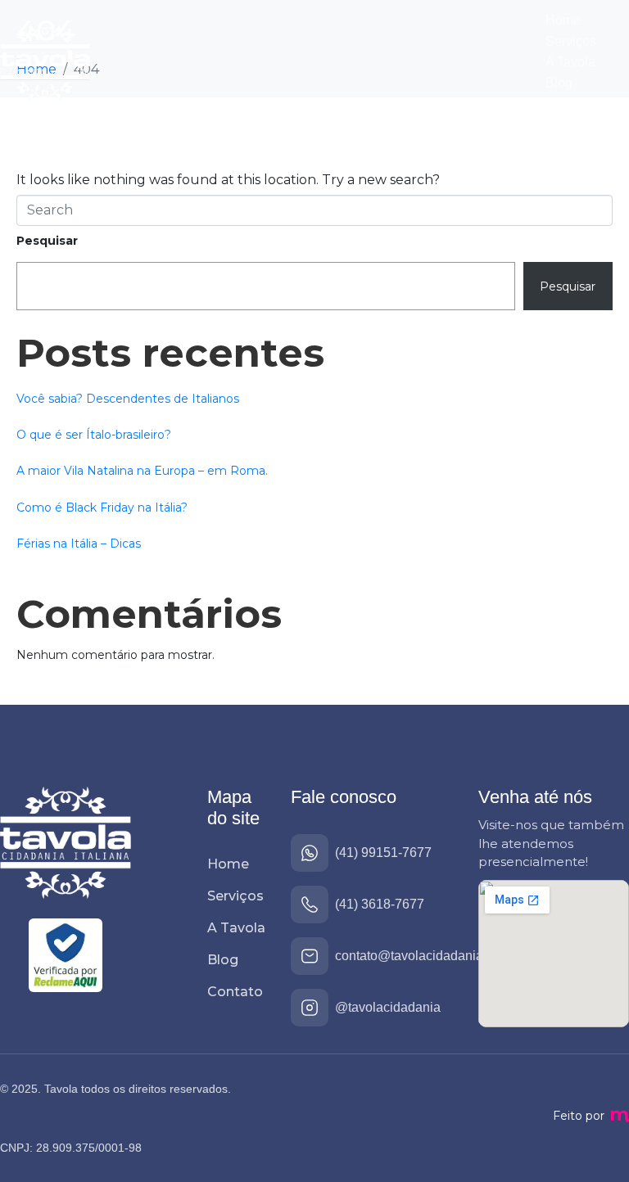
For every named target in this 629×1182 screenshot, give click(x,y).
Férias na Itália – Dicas (78, 543)
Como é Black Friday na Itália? (102, 507)
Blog (558, 83)
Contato (568, 104)
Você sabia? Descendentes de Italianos (127, 398)
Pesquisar (47, 240)
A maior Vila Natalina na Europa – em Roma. (142, 470)
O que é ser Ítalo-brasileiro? (93, 434)
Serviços (570, 41)
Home (563, 20)
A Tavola (570, 62)
